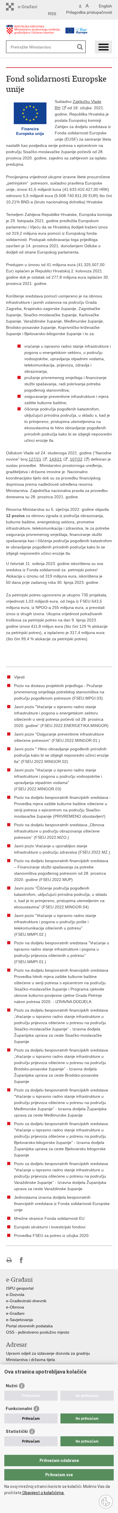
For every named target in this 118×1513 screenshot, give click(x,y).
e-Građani (15, 1313)
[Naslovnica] (33, 32)
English (105, 6)
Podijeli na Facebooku (21, 1260)
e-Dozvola (15, 1294)
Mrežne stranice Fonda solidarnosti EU (49, 1218)
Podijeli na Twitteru (34, 1260)
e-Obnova (15, 1307)
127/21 (35, 459)
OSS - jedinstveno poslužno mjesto (37, 1332)
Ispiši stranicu (9, 1260)
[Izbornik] (103, 46)
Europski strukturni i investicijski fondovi (49, 1227)
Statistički (17, 1431)
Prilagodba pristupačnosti (89, 12)
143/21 (55, 459)
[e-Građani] (30, 7)
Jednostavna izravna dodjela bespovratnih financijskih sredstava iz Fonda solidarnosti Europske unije (62, 1203)
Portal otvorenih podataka (29, 1326)
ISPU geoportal (20, 1288)
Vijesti (19, 677)
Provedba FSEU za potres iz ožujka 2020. (52, 1235)
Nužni (11, 1385)
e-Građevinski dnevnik (26, 1301)
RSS (52, 13)
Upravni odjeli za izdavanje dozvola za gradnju (48, 1353)
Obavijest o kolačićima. (42, 1492)
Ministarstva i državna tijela (30, 1359)
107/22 (76, 459)
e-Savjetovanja (19, 1319)
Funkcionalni (19, 1408)
